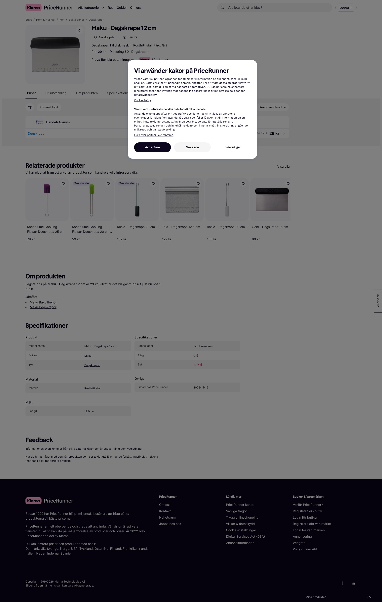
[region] (192, 109)
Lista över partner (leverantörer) (153, 135)
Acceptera (152, 147)
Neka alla (192, 147)
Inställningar (232, 147)
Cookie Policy (142, 100)
